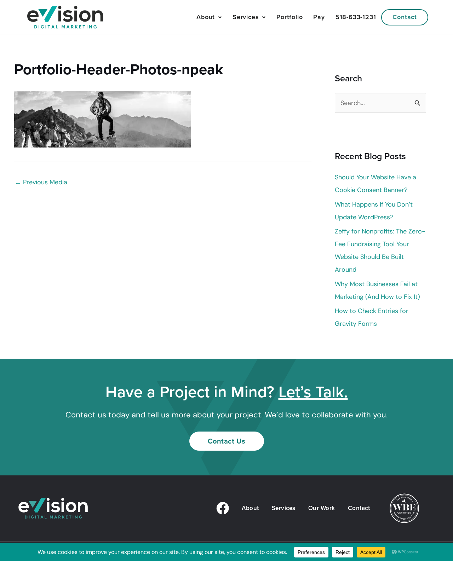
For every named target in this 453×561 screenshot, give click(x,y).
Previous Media (41, 182)
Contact (404, 17)
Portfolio (289, 17)
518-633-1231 (356, 17)
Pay (319, 17)
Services (246, 17)
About (205, 17)
